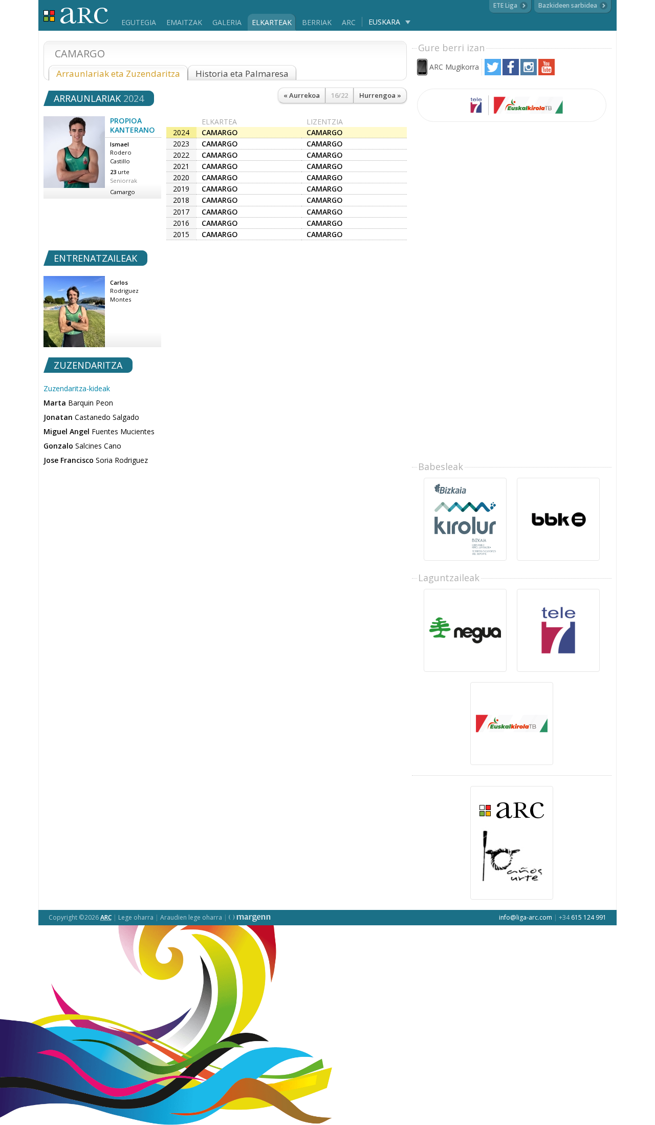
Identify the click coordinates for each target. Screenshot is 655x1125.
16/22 (339, 95)
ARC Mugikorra (454, 67)
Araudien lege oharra (191, 917)
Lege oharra (136, 917)
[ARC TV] (511, 105)
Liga (75, 16)
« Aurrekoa (301, 95)
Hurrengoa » (380, 95)
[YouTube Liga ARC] (546, 72)
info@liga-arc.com (525, 917)
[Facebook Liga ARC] (511, 72)
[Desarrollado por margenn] (250, 917)
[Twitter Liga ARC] (493, 72)
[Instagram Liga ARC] (528, 72)
